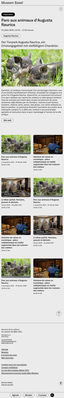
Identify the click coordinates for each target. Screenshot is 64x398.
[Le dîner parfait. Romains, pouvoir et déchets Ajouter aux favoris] (28, 194)
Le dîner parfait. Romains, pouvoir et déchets (13, 201)
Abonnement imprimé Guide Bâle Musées (20, 373)
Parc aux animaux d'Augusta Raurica (14, 158)
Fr (52, 395)
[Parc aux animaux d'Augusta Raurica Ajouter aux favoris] (28, 151)
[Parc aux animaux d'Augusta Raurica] (16, 144)
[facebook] (61, 383)
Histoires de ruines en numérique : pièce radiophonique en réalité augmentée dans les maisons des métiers (46, 162)
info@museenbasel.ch (8, 341)
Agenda (4, 349)
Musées (4, 352)
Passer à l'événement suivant (10, 134)
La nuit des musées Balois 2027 (15, 370)
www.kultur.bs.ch (7, 343)
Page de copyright (7, 385)
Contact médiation (9, 367)
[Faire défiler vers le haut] (58, 313)
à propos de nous (9, 355)
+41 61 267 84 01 (6, 340)
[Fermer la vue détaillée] (61, 9)
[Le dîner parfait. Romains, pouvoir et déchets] (16, 187)
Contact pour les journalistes (14, 364)
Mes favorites (7, 358)
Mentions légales (6, 382)
